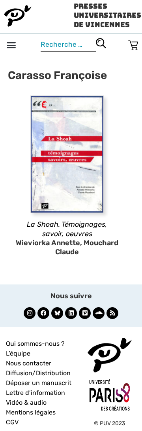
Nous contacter (28, 363)
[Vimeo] (85, 313)
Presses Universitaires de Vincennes (107, 15)
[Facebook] (43, 313)
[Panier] (133, 43)
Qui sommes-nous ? (35, 343)
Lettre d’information (35, 392)
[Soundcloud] (99, 313)
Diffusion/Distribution (38, 373)
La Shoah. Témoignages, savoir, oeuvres (67, 229)
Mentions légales (31, 412)
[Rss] (112, 313)
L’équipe (18, 353)
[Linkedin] (71, 313)
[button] (11, 45)
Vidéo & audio (26, 402)
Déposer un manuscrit (38, 383)
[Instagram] (30, 313)
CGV (12, 422)
